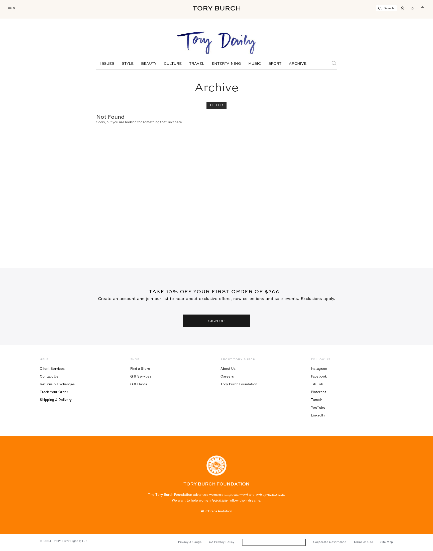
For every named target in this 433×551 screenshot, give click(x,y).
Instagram (319, 368)
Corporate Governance (329, 542)
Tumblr (316, 400)
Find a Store (140, 368)
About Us (228, 368)
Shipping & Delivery (56, 400)
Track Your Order (54, 392)
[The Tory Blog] (216, 43)
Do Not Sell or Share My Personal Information (274, 542)
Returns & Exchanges (57, 384)
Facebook (319, 376)
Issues (107, 64)
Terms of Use (363, 542)
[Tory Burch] (216, 8)
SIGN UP (216, 320)
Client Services (52, 368)
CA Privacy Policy (222, 542)
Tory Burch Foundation (239, 384)
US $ (11, 8)
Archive (297, 64)
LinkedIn (318, 415)
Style (128, 64)
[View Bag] (422, 7)
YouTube (318, 407)
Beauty (148, 64)
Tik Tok (317, 384)
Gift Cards (138, 384)
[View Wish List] (412, 7)
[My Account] (402, 7)
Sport (274, 64)
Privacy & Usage (189, 542)
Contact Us (49, 376)
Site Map (386, 542)
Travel (196, 64)
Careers (227, 376)
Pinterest (318, 392)
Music (254, 64)
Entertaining (226, 64)
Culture (173, 64)
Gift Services (141, 376)
